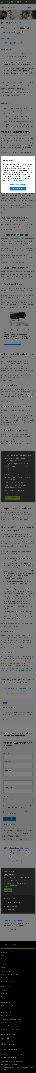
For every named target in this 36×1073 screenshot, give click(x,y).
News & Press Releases (8, 955)
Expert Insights (9, 944)
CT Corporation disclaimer (9, 1064)
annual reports (20, 305)
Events (3, 959)
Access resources (12, 906)
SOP (22, 366)
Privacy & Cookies (17, 1054)
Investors (4, 993)
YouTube (8, 1038)
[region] (18, 174)
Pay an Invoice (5, 1016)
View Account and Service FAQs (10, 1019)
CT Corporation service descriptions (12, 1061)
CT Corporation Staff (8, 38)
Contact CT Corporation (14, 902)
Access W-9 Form (6, 1026)
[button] (3, 43)
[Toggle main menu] (33, 7)
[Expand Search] (25, 7)
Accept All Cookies (18, 188)
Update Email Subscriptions (9, 1022)
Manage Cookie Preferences (18, 184)
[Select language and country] (29, 7)
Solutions (4, 964)
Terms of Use (5, 1054)
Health (3, 968)
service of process (23, 136)
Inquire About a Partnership (9, 1029)
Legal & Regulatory (7, 981)
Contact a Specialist (11, 497)
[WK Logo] (7, 1044)
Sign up (7, 890)
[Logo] (8, 7)
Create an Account (6, 1012)
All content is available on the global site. (18, 2)
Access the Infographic (12, 343)
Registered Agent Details (12, 861)
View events (10, 909)
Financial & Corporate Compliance (11, 978)
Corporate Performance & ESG (10, 974)
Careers (3, 990)
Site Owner (4, 997)
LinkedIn (2, 1038)
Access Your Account (7, 1009)
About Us (4, 952)
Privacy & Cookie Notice (16, 180)
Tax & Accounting (6, 971)
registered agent (15, 239)
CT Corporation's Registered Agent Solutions (21, 670)
